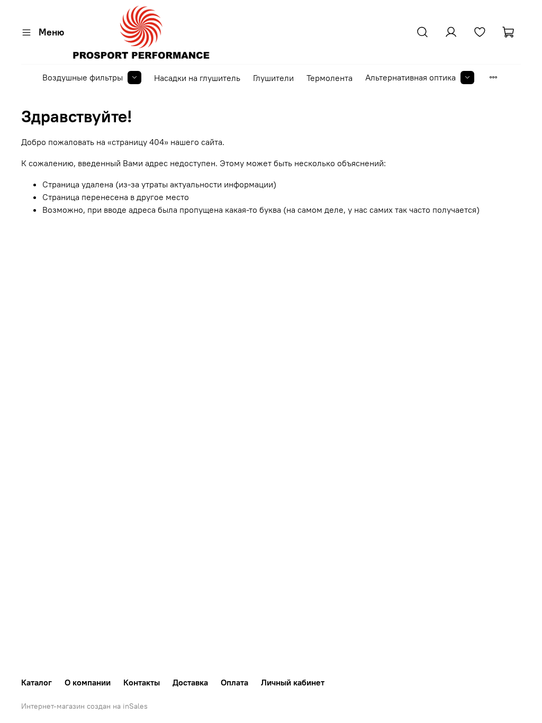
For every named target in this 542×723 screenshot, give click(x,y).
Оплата (234, 682)
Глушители (273, 78)
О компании (88, 682)
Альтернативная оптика (410, 77)
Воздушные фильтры (82, 77)
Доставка (190, 682)
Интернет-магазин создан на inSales (84, 706)
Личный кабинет (292, 682)
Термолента (329, 78)
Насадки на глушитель (197, 78)
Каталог (36, 682)
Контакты (141, 682)
